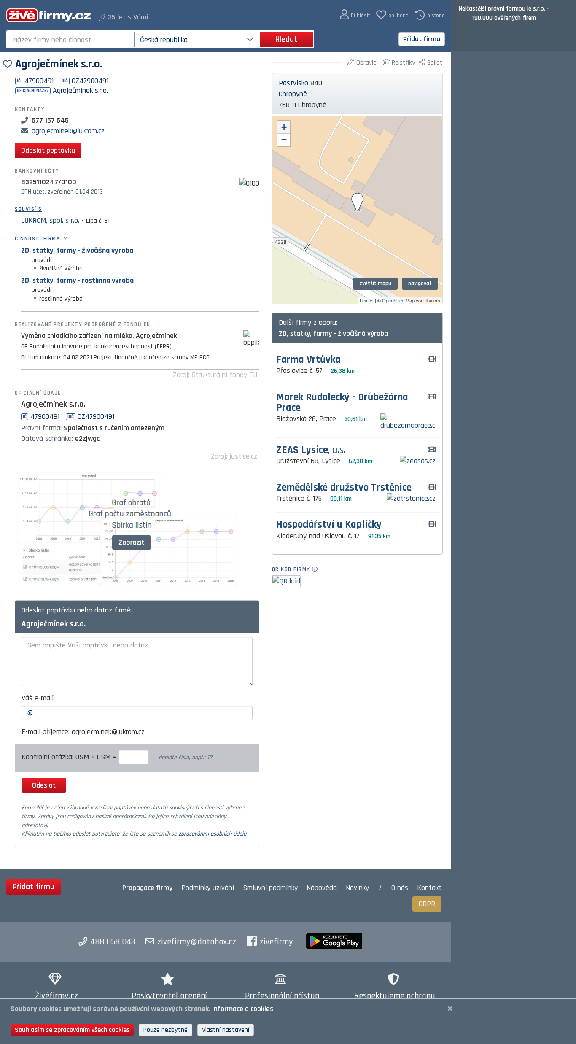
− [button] (284, 140)
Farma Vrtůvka (308, 360)
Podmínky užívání (207, 888)
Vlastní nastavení (225, 1029)
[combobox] (71, 39)
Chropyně (293, 94)
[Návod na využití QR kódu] (317, 569)
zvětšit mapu (375, 283)
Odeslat (44, 785)
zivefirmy (276, 941)
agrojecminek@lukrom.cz (68, 131)
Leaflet (367, 300)
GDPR (427, 904)
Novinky (357, 888)
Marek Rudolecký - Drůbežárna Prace (342, 402)
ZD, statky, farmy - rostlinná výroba (77, 280)
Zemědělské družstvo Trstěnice (344, 488)
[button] (355, 15)
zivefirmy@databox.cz (196, 941)
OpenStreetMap (398, 300)
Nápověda (322, 888)
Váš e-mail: (38, 698)
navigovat (420, 283)
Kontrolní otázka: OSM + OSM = (70, 757)
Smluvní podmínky (270, 888)
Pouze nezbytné (165, 1029)
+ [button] (284, 127)
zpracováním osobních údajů (212, 834)
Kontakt (429, 888)
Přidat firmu (421, 39)
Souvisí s (28, 209)
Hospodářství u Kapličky (329, 525)
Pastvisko (293, 83)
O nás (399, 888)
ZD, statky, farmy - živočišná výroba (77, 250)
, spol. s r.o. (50, 220)
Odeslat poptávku (48, 150)
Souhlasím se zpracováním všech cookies (72, 1029)
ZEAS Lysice (310, 450)
